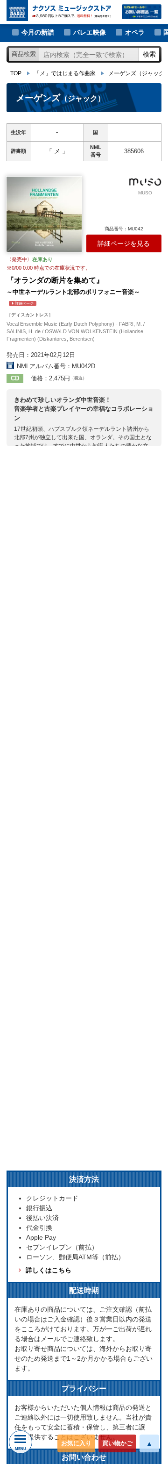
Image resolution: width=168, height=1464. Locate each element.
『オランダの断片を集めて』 (73, 291)
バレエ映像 (89, 32)
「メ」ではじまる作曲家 (65, 73)
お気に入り (76, 1443)
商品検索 (24, 53)
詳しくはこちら (48, 1270)
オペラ (135, 32)
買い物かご (117, 1443)
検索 (149, 54)
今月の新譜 (37, 32)
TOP (15, 73)
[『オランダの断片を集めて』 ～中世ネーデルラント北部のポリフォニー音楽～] (44, 214)
